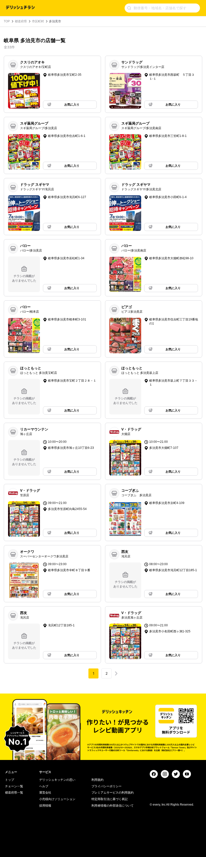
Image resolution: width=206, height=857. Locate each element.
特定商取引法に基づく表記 (109, 799)
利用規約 (97, 780)
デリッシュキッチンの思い (57, 780)
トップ (9, 780)
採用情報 (45, 805)
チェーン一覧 (14, 786)
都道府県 (21, 21)
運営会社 (45, 792)
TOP (7, 21)
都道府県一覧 (14, 792)
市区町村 (38, 21)
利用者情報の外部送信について (112, 805)
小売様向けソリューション (57, 799)
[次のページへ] (116, 673)
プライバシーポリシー (106, 786)
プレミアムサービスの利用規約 (112, 792)
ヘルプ (43, 786)
